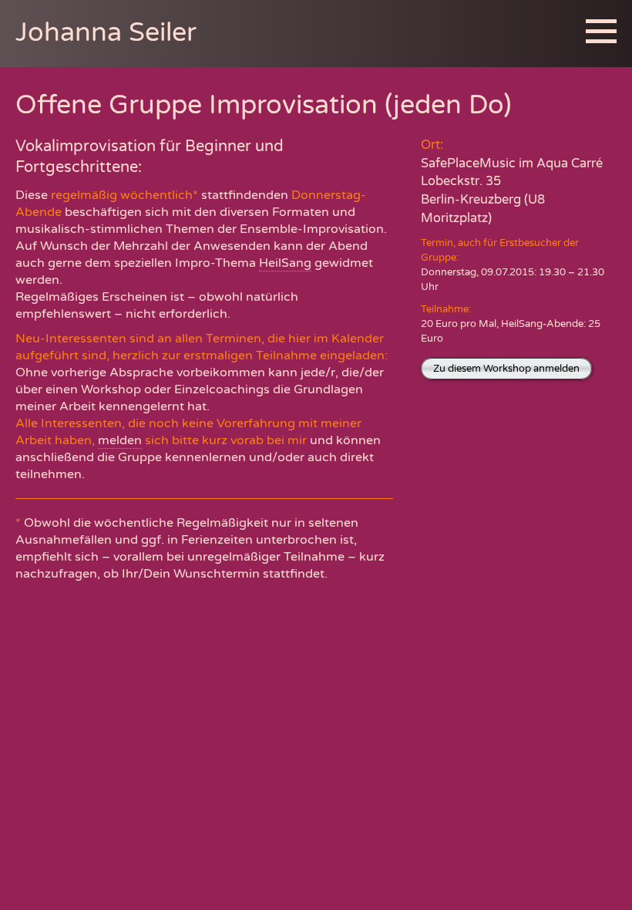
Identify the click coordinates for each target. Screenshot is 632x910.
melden (120, 440)
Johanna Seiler (106, 33)
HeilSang (285, 263)
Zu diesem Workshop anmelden (506, 368)
